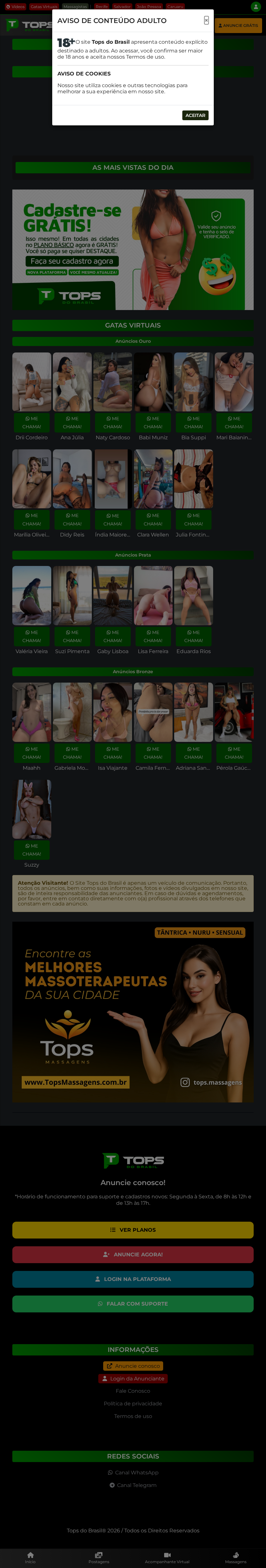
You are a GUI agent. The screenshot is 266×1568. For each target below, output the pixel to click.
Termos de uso (145, 57)
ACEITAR (195, 115)
